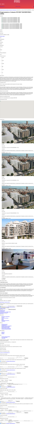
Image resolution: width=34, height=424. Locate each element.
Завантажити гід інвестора (4, 312)
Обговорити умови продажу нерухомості (18, 397)
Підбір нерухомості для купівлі (6, 397)
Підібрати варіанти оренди (29, 397)
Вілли (3, 318)
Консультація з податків (20, 398)
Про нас (3, 332)
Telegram (10, 380)
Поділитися (1, 313)
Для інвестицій (3, 383)
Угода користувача (4, 337)
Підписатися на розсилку (12, 309)
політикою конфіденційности (10, 361)
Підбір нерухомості (5, 324)
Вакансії (3, 333)
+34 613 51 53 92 (17, 6)
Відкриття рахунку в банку (6, 326)
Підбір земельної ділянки (5, 327)
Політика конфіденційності (6, 336)
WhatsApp (6, 380)
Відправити (26, 366)
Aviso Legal (3, 338)
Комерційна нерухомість (5, 320)
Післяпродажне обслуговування (6, 325)
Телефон (2, 380)
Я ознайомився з (8, 361)
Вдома (3, 319)
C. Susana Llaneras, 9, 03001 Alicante (5, 311)
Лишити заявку (2, 36)
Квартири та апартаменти (6, 316)
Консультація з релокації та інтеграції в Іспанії (8, 398)
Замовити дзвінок (2, 308)
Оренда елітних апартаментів (6, 328)
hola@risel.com (2, 6)
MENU (3, 4)
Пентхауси (3, 321)
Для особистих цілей (10, 383)
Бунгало (3, 317)
